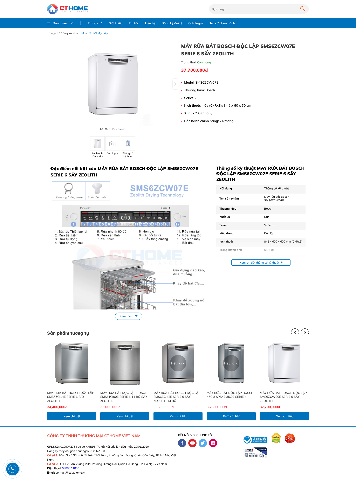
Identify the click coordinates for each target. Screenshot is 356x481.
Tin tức (134, 23)
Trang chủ (95, 23)
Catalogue (195, 23)
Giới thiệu (116, 23)
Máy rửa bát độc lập (94, 33)
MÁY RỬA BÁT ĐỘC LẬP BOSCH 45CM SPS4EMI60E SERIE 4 (230, 395)
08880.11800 (70, 468)
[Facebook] (182, 443)
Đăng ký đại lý (172, 23)
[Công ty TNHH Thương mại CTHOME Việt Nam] (67, 9)
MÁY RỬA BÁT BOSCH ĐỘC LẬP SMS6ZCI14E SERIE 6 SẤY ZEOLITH (70, 397)
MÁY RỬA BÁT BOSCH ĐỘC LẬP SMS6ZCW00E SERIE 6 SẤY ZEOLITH (283, 397)
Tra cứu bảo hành (222, 23)
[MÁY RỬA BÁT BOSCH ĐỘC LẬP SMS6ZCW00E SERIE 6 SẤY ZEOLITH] (284, 363)
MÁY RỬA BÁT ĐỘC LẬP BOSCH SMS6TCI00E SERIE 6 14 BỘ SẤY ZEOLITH (123, 397)
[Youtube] (192, 443)
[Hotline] (12, 468)
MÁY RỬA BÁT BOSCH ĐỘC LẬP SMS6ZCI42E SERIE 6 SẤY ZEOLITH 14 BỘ (176, 397)
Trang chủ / (54, 33)
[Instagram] (213, 443)
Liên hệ (150, 23)
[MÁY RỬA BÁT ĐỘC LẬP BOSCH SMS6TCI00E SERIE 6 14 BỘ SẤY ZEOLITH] (124, 363)
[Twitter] (203, 443)
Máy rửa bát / (71, 33)
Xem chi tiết (71, 416)
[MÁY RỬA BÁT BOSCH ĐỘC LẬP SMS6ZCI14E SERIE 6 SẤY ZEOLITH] (71, 363)
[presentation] (175, 84)
